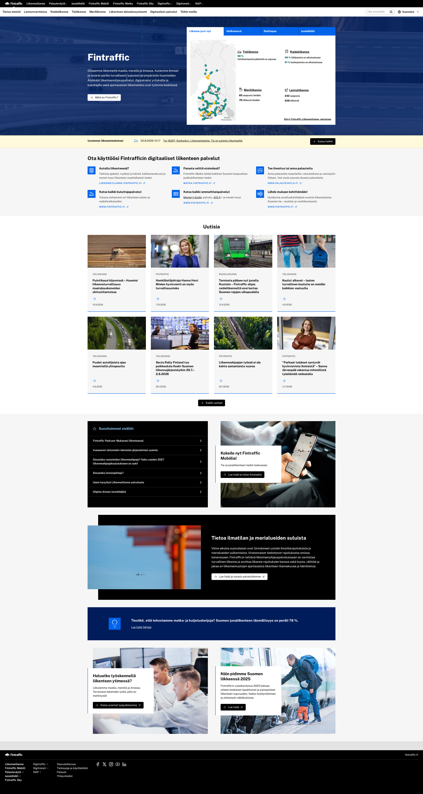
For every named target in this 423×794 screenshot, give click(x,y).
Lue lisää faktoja (141, 627)
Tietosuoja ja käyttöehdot (72, 768)
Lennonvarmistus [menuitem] (35, 11)
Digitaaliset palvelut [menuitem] (163, 11)
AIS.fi (216, 197)
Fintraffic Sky (145, 3)
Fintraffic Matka (123, 3)
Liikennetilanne (35, 3)
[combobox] (393, 12)
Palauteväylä (57, 3)
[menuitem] (35, 4)
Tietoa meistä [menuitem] (11, 11)
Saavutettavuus (66, 764)
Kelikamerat (234, 31)
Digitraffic (164, 3)
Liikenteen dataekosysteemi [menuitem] (128, 11)
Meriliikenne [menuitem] (97, 11)
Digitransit (182, 3)
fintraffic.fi (411, 754)
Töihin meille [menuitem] (188, 11)
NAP (198, 3)
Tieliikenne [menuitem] (79, 11)
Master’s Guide (192, 197)
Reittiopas (270, 31)
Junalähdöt (78, 3)
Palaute (61, 772)
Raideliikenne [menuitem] (59, 11)
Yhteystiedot (65, 776)
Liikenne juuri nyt (200, 31)
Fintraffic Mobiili (99, 3)
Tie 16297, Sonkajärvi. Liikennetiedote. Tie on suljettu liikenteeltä (202, 140)
